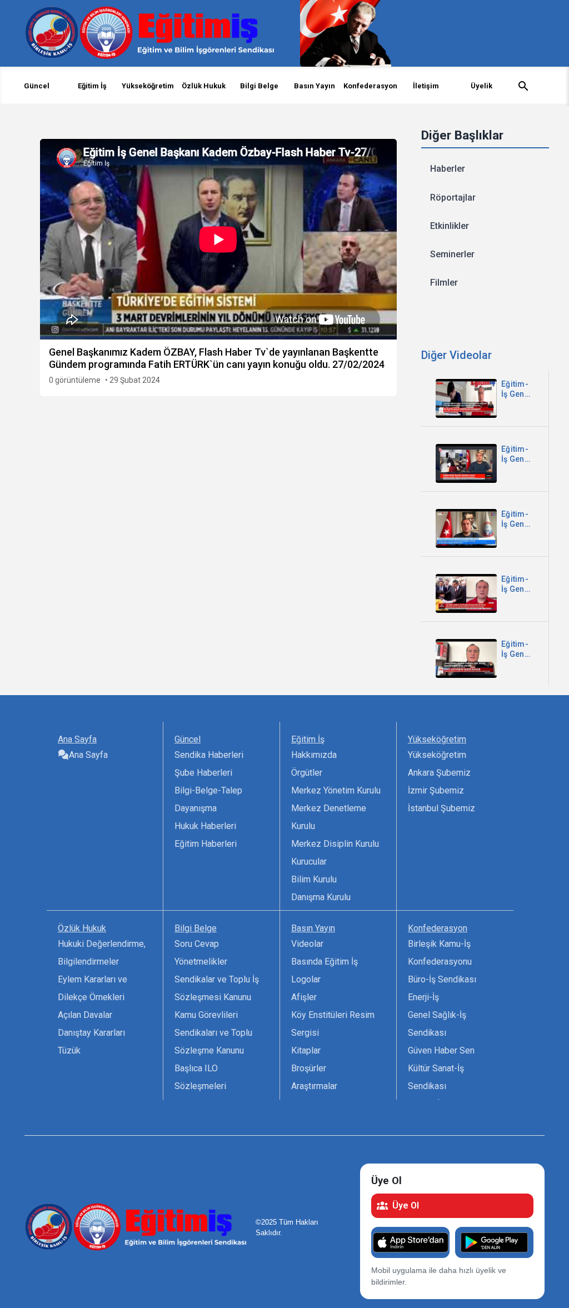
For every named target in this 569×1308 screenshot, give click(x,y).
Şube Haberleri (203, 772)
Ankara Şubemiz (439, 772)
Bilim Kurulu (314, 879)
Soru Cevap (196, 943)
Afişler (304, 997)
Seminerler (452, 254)
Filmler (444, 282)
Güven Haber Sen (441, 1050)
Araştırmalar (314, 1086)
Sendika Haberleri (208, 755)
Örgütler (306, 772)
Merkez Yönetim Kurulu (336, 790)
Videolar (307, 943)
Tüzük (69, 1050)
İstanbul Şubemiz (441, 808)
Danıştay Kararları (91, 1032)
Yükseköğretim (437, 755)
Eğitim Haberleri (205, 843)
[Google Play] (494, 1242)
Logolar (306, 979)
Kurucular (309, 861)
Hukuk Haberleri (205, 826)
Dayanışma (195, 808)
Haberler (447, 168)
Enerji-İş (423, 997)
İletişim (426, 86)
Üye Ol (405, 1205)
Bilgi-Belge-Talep (208, 790)
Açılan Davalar (85, 1015)
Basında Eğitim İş (324, 961)
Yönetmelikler (200, 961)
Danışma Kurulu (321, 897)
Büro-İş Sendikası (442, 979)
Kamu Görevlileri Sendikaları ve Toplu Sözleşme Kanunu (213, 1033)
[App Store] (410, 1242)
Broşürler (308, 1068)
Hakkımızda (314, 755)
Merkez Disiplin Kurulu (335, 843)
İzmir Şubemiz (436, 790)
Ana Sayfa (88, 755)
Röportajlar (453, 197)
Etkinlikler (449, 226)
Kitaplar (306, 1050)
